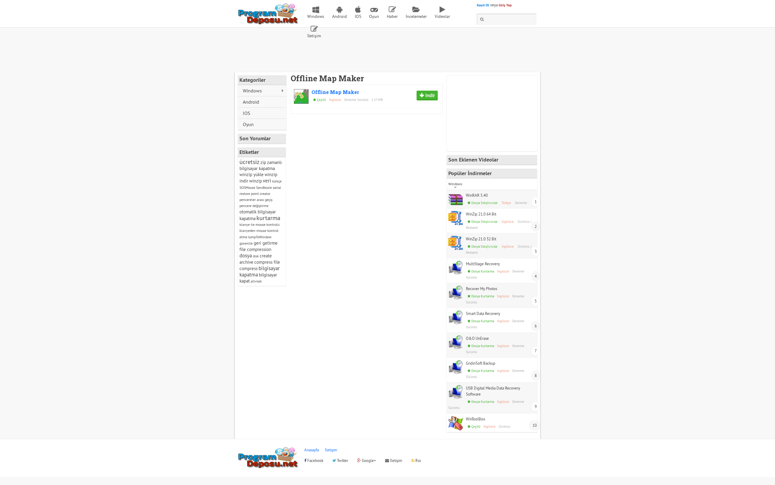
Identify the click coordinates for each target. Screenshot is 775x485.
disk (256, 256)
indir (429, 95)
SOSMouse (247, 187)
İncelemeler (416, 16)
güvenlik (246, 243)
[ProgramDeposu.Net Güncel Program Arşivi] (268, 21)
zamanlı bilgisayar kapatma (260, 165)
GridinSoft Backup (480, 363)
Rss (417, 460)
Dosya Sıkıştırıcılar (484, 203)
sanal (277, 187)
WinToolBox (475, 418)
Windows (315, 16)
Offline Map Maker (335, 92)
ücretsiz (249, 162)
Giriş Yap (505, 5)
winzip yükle (251, 174)
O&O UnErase (477, 338)
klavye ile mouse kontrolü (259, 224)
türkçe (277, 181)
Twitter (342, 460)
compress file (267, 262)
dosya (245, 255)
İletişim (314, 35)
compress (248, 268)
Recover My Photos (481, 288)
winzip (255, 181)
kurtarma (268, 218)
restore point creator (254, 193)
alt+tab (256, 281)
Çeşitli (321, 100)
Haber (392, 16)
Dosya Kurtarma (482, 271)
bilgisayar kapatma (259, 271)
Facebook (314, 460)
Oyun (374, 16)
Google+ (368, 460)
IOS (358, 16)
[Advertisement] (387, 55)
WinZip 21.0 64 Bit (481, 214)
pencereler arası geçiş (255, 199)
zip (263, 162)
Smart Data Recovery (483, 313)
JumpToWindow (260, 237)
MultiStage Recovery (483, 263)
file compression (255, 249)
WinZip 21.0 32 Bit (481, 238)
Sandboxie (264, 187)
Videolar (442, 16)
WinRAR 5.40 (477, 195)
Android (339, 16)
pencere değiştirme (254, 205)
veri (267, 180)
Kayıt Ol (483, 5)
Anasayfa (311, 449)
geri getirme (266, 243)
